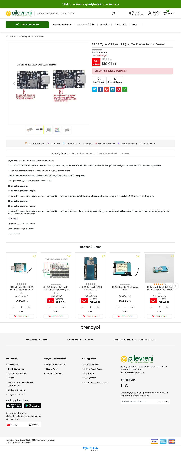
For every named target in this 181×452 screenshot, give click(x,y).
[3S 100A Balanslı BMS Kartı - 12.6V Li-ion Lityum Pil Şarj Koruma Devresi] (56, 268)
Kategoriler (89, 358)
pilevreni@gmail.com (135, 372)
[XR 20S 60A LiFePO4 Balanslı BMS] (125, 268)
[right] (175, 286)
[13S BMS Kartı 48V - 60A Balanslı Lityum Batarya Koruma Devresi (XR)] (21, 268)
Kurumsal (11, 358)
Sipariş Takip (120, 24)
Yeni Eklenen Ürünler (61, 24)
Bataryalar (89, 373)
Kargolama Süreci (16, 394)
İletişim (135, 24)
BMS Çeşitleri (90, 377)
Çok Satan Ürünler (86, 24)
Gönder (35, 424)
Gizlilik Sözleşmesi (16, 369)
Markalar (104, 24)
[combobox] (9, 424)
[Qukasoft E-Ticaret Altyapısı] (90, 449)
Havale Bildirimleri (54, 373)
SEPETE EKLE (23, 316)
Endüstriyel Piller (91, 364)
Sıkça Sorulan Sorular (80, 339)
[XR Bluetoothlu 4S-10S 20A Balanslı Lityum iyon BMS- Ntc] (159, 268)
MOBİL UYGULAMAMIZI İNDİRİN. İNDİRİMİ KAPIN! (21, 384)
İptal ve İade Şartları (17, 390)
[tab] (60, 154)
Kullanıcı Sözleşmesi (17, 373)
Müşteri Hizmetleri (134, 339)
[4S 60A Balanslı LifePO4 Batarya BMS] (90, 268)
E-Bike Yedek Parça (93, 369)
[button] (169, 13)
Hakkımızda (13, 364)
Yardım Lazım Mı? (36, 339)
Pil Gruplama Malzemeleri (96, 382)
